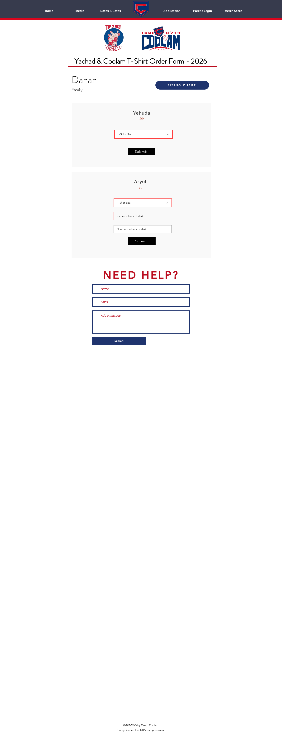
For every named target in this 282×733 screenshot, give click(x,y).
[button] (79, 9)
